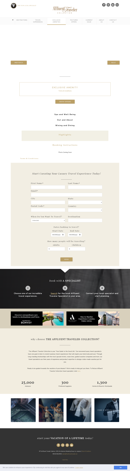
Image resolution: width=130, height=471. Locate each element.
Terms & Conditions (65, 91)
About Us (101, 21)
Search (54, 293)
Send (66, 259)
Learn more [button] (79, 467)
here (78, 371)
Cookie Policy (65, 459)
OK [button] (121, 467)
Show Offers (65, 101)
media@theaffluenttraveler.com (69, 454)
